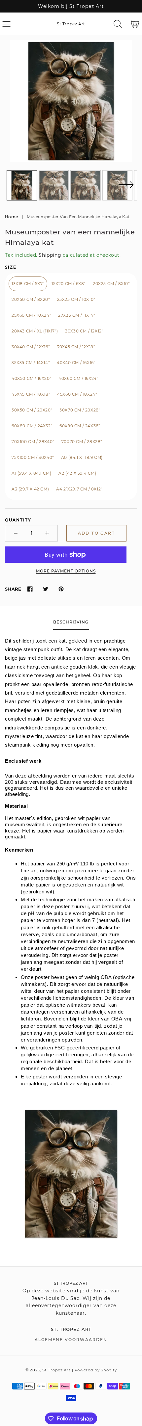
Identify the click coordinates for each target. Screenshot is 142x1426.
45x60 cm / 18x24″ (77, 394)
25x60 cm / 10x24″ (31, 315)
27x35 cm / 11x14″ (76, 315)
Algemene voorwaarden (71, 1339)
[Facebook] (30, 589)
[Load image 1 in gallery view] (22, 185)
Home (11, 216)
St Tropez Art (56, 1370)
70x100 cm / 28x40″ (33, 441)
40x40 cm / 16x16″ (76, 362)
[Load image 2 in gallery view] (54, 185)
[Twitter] (45, 589)
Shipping (50, 255)
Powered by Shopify (96, 1370)
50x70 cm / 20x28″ (79, 410)
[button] (6, 23)
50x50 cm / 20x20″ (32, 410)
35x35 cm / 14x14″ (31, 362)
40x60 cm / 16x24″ (78, 378)
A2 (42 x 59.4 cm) (77, 473)
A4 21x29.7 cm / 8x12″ (79, 489)
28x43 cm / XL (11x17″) (35, 331)
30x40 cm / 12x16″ (31, 346)
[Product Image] (71, 101)
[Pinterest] (61, 589)
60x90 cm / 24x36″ (79, 425)
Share (13, 589)
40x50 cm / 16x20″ (31, 378)
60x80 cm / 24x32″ (32, 425)
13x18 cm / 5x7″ (28, 283)
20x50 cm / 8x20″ (31, 299)
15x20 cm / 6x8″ (69, 283)
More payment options (66, 570)
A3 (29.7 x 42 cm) (30, 489)
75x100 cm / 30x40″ (33, 457)
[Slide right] (126, 188)
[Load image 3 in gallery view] (85, 185)
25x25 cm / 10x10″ (76, 299)
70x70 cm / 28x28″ (81, 441)
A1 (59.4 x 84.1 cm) (31, 473)
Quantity (18, 519)
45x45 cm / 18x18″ (31, 394)
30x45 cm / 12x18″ (76, 346)
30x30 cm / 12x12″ (84, 331)
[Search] (117, 24)
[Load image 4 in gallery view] (117, 185)
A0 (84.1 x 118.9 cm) (82, 457)
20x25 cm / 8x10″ (111, 283)
